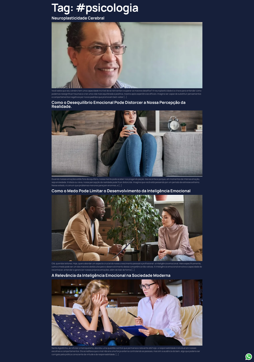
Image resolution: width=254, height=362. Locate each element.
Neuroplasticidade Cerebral (78, 18)
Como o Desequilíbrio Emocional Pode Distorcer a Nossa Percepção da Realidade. (118, 104)
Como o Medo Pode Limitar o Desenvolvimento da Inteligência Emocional (121, 190)
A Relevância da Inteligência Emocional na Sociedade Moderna (111, 275)
